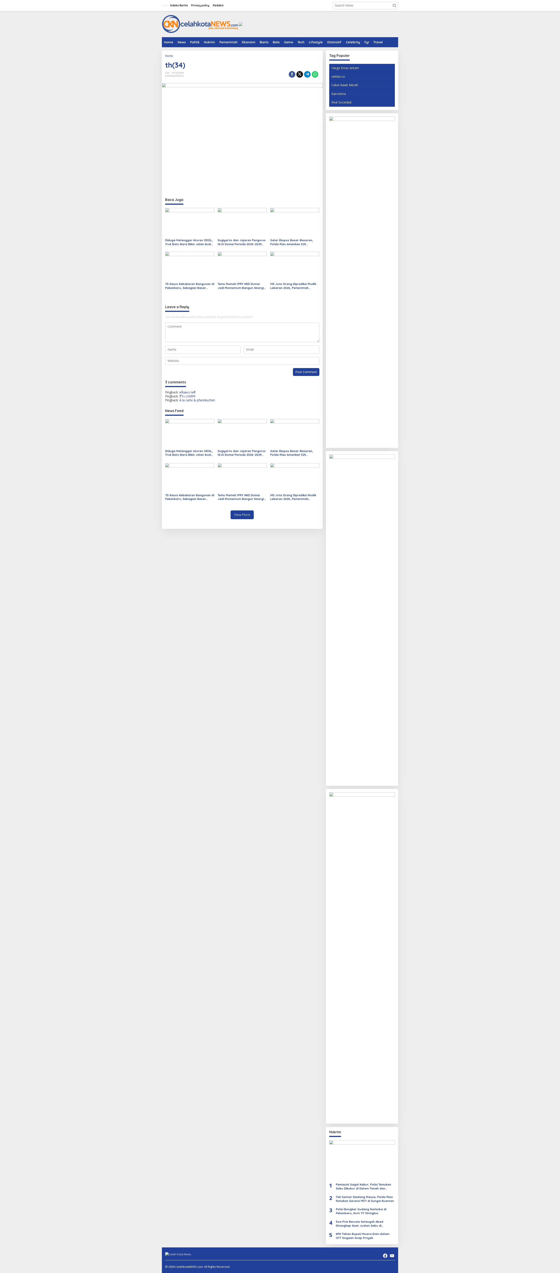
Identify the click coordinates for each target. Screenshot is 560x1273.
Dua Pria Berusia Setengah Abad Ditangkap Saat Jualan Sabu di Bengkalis (359, 1224)
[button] (394, 5)
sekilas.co (338, 76)
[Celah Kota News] (200, 24)
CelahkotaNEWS (174, 75)
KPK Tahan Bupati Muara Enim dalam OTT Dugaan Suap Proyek (362, 1236)
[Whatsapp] (315, 74)
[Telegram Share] (307, 74)
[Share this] (292, 74)
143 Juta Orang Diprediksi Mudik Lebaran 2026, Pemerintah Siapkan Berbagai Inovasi (293, 286)
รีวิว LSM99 (187, 396)
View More (242, 515)
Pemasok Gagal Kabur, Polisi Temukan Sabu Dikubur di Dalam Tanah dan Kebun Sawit (363, 1186)
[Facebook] (385, 1256)
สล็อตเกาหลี (187, 392)
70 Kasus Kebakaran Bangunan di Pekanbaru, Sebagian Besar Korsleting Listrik (189, 286)
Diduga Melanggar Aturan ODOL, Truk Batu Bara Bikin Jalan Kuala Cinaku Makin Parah (189, 242)
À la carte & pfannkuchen (197, 400)
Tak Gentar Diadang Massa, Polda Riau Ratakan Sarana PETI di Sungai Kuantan (365, 1199)
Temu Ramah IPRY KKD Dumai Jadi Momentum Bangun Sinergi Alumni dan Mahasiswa (241, 286)
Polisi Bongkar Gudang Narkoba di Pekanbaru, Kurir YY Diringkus (361, 1211)
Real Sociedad (341, 102)
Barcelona (338, 94)
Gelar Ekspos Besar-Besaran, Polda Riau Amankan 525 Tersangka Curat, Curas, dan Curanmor (291, 242)
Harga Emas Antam (345, 68)
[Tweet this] (299, 74)
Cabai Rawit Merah (344, 85)
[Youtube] (392, 1256)
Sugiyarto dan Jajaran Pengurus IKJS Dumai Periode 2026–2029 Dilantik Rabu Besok (242, 242)
